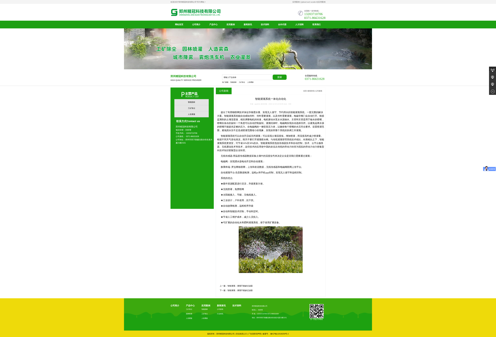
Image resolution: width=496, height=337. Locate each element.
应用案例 (296, 2)
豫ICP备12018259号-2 (279, 334)
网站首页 (179, 24)
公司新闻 (318, 91)
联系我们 (316, 24)
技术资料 (265, 24)
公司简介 (196, 24)
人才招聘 (299, 24)
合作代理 (282, 24)
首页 (305, 91)
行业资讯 (220, 314)
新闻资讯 (248, 24)
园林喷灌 (189, 314)
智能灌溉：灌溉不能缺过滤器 (240, 286)
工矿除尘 (242, 82)
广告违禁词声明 (254, 334)
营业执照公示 (241, 334)
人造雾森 (250, 82)
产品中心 (213, 24)
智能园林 (233, 82)
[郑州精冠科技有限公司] (231, 16)
